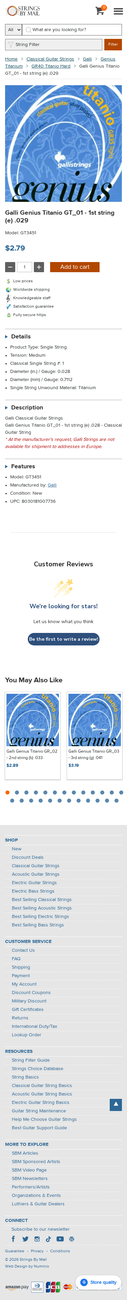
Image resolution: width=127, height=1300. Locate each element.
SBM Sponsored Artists (36, 1161)
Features (23, 467)
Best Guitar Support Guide (39, 1128)
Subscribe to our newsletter (41, 1229)
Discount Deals (28, 857)
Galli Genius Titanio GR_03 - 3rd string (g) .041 (93, 754)
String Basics (25, 1077)
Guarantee (14, 1251)
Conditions (60, 1251)
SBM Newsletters (30, 1178)
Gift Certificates (28, 1009)
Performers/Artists (31, 1187)
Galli (87, 59)
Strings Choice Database (37, 1068)
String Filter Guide (31, 1060)
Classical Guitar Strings (50, 59)
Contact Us (23, 950)
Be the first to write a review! (63, 639)
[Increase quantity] (39, 267)
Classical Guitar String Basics (42, 1085)
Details (21, 337)
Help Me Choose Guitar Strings (44, 1119)
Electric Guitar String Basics (40, 1102)
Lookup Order (26, 1035)
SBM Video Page (29, 1170)
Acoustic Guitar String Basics (42, 1094)
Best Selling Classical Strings (42, 899)
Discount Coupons (31, 992)
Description (27, 408)
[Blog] (71, 1240)
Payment (21, 975)
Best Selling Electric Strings (40, 916)
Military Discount (29, 1001)
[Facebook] (14, 1240)
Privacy (37, 1251)
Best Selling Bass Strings (38, 925)
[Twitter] (25, 1240)
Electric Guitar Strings (34, 882)
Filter (113, 45)
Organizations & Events (36, 1195)
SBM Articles (25, 1153)
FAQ (16, 958)
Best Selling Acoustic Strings (42, 908)
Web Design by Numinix (27, 1266)
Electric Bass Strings (33, 891)
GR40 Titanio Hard (50, 66)
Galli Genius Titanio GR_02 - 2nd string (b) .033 (32, 754)
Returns (20, 1018)
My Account (24, 984)
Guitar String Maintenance (39, 1111)
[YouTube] (60, 1240)
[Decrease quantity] (10, 267)
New (16, 849)
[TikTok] (48, 1240)
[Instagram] (37, 1240)
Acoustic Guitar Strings (36, 874)
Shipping (21, 967)
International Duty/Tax (34, 1026)
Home (11, 59)
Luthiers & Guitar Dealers (38, 1204)
